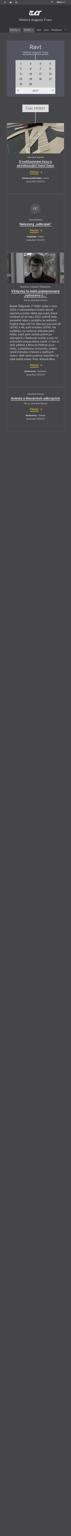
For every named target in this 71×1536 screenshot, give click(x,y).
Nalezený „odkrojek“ (35, 224)
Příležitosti (56, 30)
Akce (46, 30)
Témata (27, 30)
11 (40, 73)
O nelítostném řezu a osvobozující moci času (35, 163)
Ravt (39, 30)
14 (30, 78)
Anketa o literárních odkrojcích (35, 398)
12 (50, 73)
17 (50, 78)
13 (21, 78)
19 (21, 84)
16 (40, 78)
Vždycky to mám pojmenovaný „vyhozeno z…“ (35, 293)
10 (30, 73)
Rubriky (14, 30)
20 (30, 84)
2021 (35, 90)
